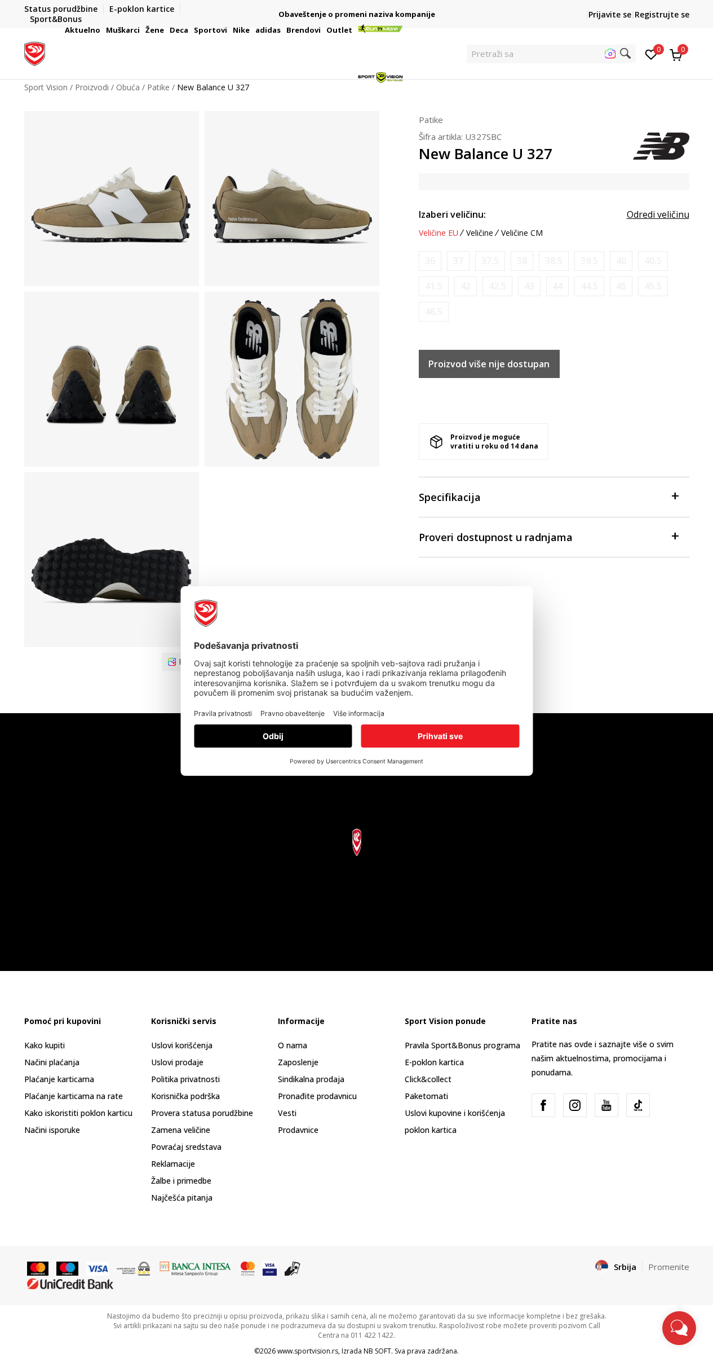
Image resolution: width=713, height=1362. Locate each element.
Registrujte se (662, 14)
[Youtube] (606, 1105)
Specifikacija (450, 497)
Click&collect (428, 1079)
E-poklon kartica (434, 1062)
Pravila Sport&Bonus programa (462, 1045)
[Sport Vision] (34, 52)
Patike (431, 119)
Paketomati (426, 1096)
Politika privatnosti (185, 1079)
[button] (102, 30)
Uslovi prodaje (177, 1062)
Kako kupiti (44, 1045)
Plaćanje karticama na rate (73, 1096)
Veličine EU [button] (438, 233)
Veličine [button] (479, 233)
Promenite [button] (668, 1266)
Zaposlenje (298, 1062)
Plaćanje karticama (59, 1079)
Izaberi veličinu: (452, 214)
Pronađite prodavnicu (317, 1096)
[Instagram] (575, 1105)
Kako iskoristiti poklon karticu (78, 1113)
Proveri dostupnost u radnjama (496, 537)
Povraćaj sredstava (186, 1146)
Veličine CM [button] (522, 233)
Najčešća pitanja (181, 1197)
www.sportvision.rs (307, 1351)
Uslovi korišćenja (181, 1045)
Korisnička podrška (185, 1096)
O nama (292, 1045)
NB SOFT (377, 1351)
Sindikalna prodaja (311, 1079)
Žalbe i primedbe (181, 1180)
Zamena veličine (180, 1129)
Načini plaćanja (51, 1062)
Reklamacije (173, 1163)
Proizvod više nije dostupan (489, 364)
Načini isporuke (52, 1129)
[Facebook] (543, 1105)
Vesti (287, 1113)
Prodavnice (298, 1129)
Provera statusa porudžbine (202, 1113)
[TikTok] (638, 1105)
